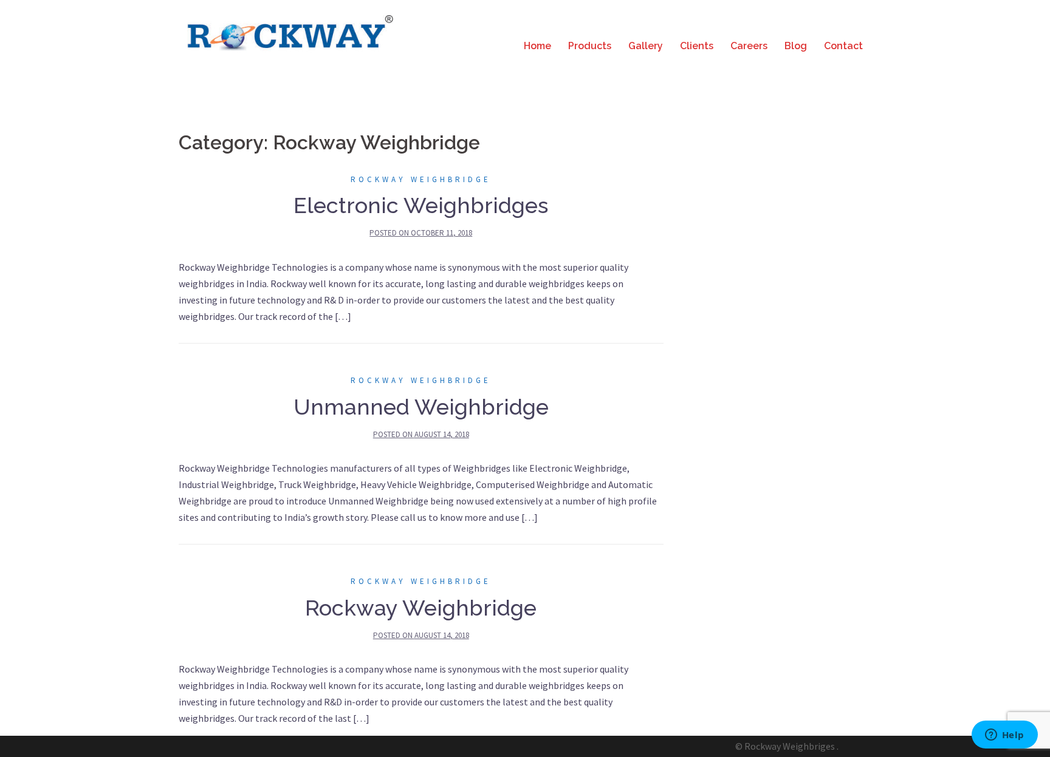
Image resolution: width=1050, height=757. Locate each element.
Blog (795, 46)
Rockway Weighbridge (421, 179)
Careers (748, 46)
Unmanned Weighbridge (421, 406)
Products (589, 46)
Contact (843, 46)
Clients (696, 46)
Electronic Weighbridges (420, 205)
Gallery (645, 46)
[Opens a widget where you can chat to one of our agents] (1004, 736)
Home (537, 46)
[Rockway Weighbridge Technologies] (288, 31)
